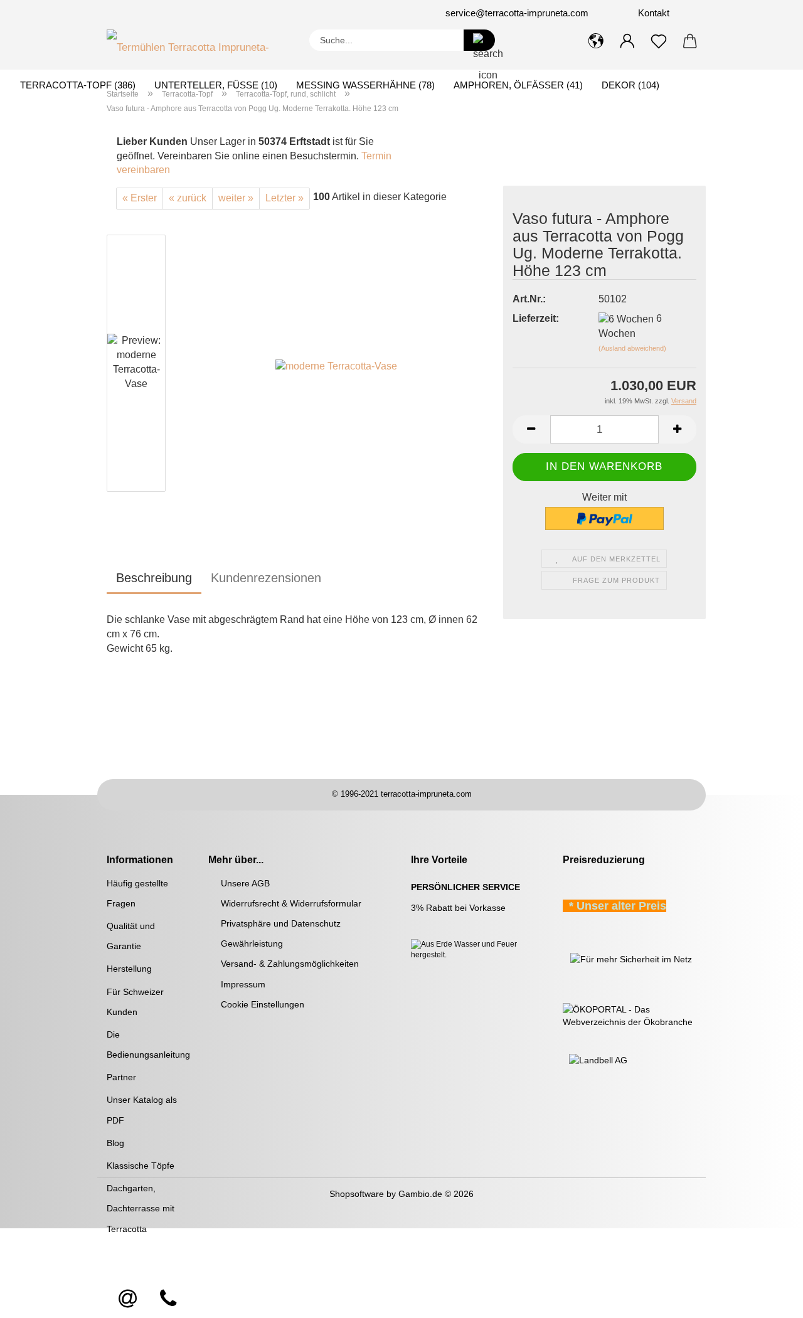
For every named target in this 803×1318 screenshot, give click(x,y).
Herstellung (129, 969)
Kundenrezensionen (266, 578)
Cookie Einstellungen (262, 1004)
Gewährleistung (252, 943)
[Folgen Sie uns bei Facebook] (177, 13)
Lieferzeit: (536, 318)
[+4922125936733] (168, 1299)
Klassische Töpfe (140, 1166)
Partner (121, 1077)
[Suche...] (479, 40)
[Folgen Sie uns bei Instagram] (192, 13)
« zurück (187, 198)
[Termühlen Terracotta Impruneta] (198, 44)
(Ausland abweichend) (632, 348)
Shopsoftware (356, 1194)
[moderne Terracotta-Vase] (336, 365)
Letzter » (284, 198)
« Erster (139, 198)
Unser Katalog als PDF (142, 1110)
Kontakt (652, 13)
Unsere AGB (245, 883)
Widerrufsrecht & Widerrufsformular (291, 903)
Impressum (243, 984)
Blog (115, 1143)
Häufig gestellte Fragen (137, 893)
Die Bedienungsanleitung (148, 1044)
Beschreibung (154, 578)
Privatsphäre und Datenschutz (281, 923)
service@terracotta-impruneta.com (516, 13)
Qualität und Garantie (131, 936)
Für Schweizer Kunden (135, 1002)
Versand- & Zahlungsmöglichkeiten (290, 964)
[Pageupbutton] (768, 1299)
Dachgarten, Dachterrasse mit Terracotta (140, 1208)
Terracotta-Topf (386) (78, 85)
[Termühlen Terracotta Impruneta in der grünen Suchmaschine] (564, 958)
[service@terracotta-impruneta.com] (128, 1299)
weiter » (235, 198)
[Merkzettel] (658, 41)
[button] (596, 41)
